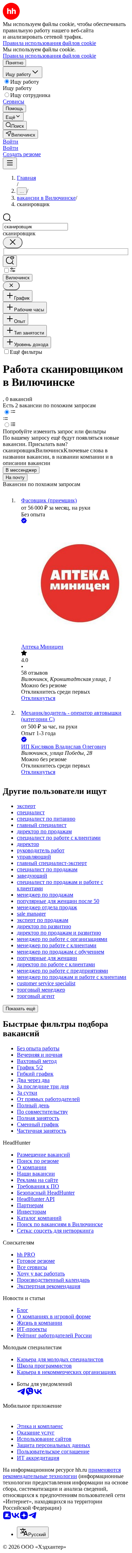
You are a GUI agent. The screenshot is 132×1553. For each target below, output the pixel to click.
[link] (15, 125)
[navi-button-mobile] (10, 163)
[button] (10, 142)
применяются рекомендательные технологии (62, 1473)
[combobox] (35, 226)
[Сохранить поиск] (10, 261)
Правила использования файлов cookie (49, 56)
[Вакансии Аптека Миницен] (73, 584)
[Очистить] (13, 242)
